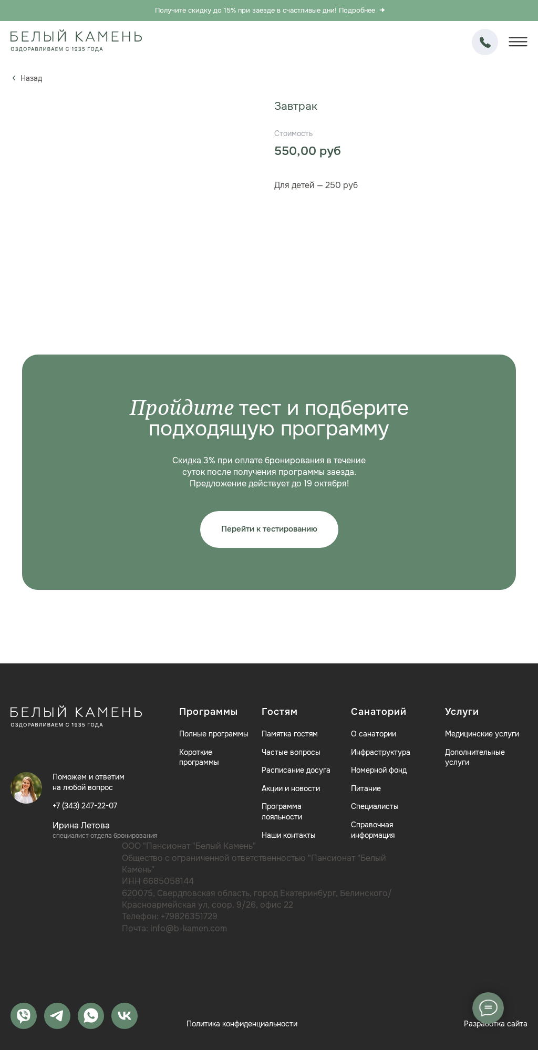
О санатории (373, 734)
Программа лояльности (282, 812)
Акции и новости (291, 788)
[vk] (124, 1016)
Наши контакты (289, 835)
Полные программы (214, 734)
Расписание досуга (296, 770)
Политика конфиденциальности (242, 1023)
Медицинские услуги (482, 734)
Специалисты (375, 806)
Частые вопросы (291, 752)
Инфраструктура (380, 752)
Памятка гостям (290, 734)
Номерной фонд (379, 770)
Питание (366, 788)
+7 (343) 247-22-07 (485, 42)
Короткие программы (199, 757)
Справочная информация (373, 830)
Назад (31, 78)
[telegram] (57, 1016)
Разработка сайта (495, 1023)
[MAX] (24, 1016)
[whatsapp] (91, 1016)
